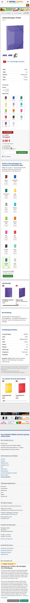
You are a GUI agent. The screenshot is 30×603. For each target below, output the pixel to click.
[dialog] (15, 583)
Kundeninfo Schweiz (6, 552)
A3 (4, 90)
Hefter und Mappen (6, 13)
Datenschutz (4, 469)
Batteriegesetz (4, 471)
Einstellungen (4, 597)
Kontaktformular (5, 518)
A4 (7, 90)
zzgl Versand (10, 273)
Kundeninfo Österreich (6, 550)
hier (6, 369)
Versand (3, 459)
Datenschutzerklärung (16, 595)
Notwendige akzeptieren (13, 600)
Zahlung (3, 461)
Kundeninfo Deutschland (7, 548)
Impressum (25, 595)
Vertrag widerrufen (5, 477)
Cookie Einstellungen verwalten (9, 473)
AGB (2, 467)
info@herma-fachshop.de (16, 510)
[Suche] (27, 5)
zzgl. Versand (10, 143)
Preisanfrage (7, 156)
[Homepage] (15, 2)
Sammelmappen (18, 13)
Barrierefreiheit (4, 475)
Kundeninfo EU (4, 554)
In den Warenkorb (8, 276)
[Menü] (2, 2)
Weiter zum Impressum (7, 539)
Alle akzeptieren (24, 600)
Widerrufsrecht (4, 463)
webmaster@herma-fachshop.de (9, 514)
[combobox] (13, 5)
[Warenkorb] (27, 2)
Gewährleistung (5, 465)
